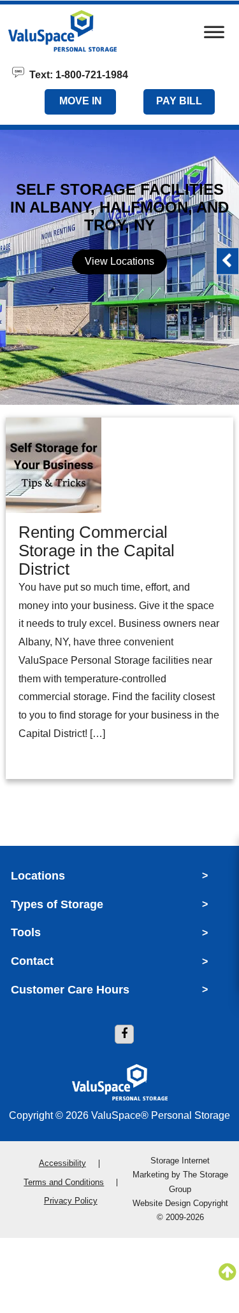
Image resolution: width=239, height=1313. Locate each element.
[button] (227, 261)
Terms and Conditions (64, 1182)
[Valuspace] (84, 31)
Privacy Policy (71, 1200)
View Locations (119, 261)
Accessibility (62, 1163)
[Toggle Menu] (214, 35)
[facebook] (124, 1034)
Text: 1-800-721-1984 (76, 73)
